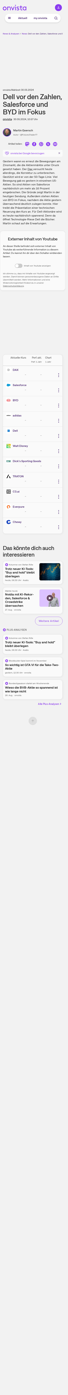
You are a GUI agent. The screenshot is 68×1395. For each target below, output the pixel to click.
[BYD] (9, 400)
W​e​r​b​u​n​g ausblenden (45, 59)
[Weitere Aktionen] (58, 375)
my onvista (40, 18)
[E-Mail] (55, 144)
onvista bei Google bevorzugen (27, 153)
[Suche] (55, 18)
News (24, 33)
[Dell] (9, 431)
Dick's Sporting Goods (27, 461)
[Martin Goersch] (8, 132)
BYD (15, 400)
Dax (30, 169)
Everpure (18, 507)
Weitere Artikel (49, 621)
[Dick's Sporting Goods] (9, 461)
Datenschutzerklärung (13, 286)
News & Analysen (11, 33)
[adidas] (9, 415)
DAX (15, 370)
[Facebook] (34, 144)
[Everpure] (9, 507)
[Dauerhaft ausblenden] (59, 153)
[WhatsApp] (41, 144)
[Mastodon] (27, 144)
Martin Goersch (23, 130)
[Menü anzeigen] (9, 18)
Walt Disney (20, 446)
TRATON (18, 476)
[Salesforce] (9, 385)
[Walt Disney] (9, 446)
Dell (15, 431)
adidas (17, 415)
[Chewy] (9, 522)
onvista (7, 119)
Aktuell (22, 18)
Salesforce (20, 385)
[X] (48, 144)
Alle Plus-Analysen (48, 704)
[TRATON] (9, 476)
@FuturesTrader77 (28, 134)
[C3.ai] (9, 491)
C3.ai (16, 491)
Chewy (17, 522)
